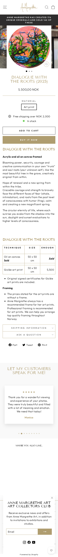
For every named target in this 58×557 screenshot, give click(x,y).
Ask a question (29, 334)
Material (29, 101)
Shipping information (29, 328)
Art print (29, 107)
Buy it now (29, 140)
